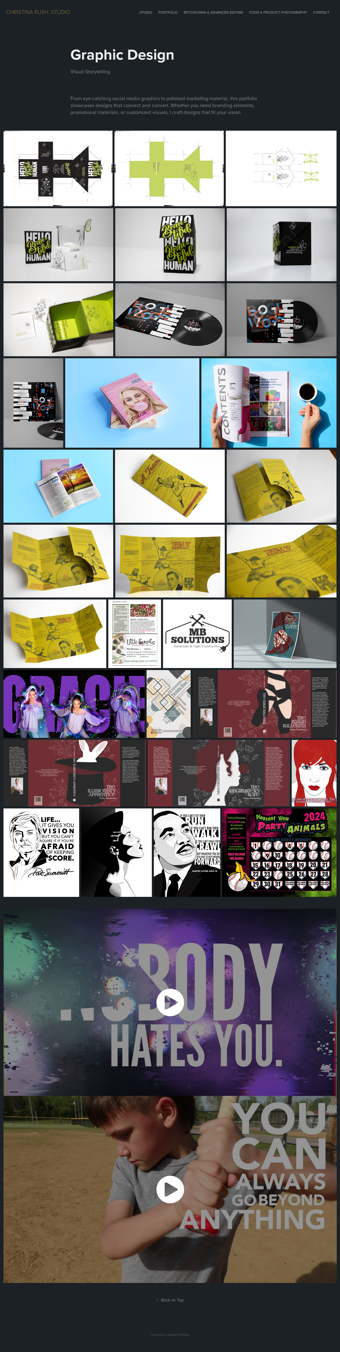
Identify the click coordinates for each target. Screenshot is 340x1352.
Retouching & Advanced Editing (213, 12)
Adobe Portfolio (178, 1334)
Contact (321, 12)
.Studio (145, 12)
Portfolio (168, 12)
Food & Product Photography (278, 12)
